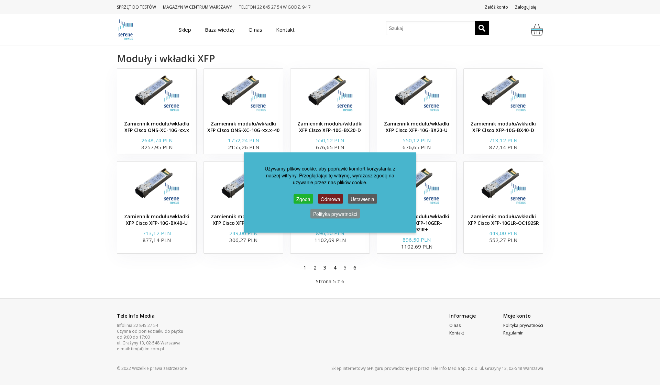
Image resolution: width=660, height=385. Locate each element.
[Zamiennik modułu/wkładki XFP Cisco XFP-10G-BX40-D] (503, 92)
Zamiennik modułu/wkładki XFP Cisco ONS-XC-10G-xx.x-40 (243, 126)
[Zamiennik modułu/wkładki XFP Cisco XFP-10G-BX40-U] (157, 185)
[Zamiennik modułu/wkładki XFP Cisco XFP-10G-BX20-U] (416, 92)
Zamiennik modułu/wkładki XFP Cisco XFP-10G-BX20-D (330, 126)
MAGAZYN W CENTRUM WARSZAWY (197, 7)
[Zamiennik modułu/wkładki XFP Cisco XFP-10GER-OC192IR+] (416, 185)
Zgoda (303, 199)
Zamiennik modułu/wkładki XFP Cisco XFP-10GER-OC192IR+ (416, 223)
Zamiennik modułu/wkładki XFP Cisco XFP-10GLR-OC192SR (503, 219)
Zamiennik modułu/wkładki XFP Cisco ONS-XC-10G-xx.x (156, 126)
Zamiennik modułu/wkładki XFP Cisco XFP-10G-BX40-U (156, 219)
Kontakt (456, 333)
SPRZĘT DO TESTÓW (136, 7)
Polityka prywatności (523, 325)
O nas (455, 325)
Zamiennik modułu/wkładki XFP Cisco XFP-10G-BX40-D (503, 126)
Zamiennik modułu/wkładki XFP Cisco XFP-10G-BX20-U (416, 126)
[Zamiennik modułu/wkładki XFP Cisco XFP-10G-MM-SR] (243, 185)
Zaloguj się (525, 7)
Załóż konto (496, 7)
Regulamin (513, 333)
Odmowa (330, 199)
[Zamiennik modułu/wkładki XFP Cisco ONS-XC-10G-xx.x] (157, 92)
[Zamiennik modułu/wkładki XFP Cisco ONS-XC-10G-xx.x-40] (243, 92)
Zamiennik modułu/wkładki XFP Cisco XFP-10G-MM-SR (243, 219)
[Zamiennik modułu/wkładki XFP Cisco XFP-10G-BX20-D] (330, 92)
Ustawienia (362, 199)
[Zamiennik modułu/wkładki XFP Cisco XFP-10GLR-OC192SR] (503, 185)
